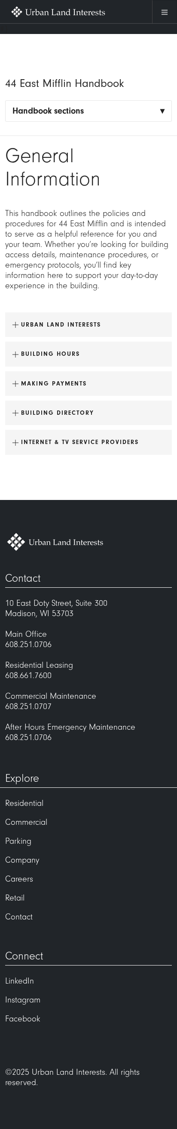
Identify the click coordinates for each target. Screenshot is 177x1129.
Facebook (22, 1019)
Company (22, 860)
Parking (18, 841)
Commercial (26, 822)
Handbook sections (48, 111)
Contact (19, 917)
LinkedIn (19, 981)
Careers (19, 879)
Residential (24, 803)
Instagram (22, 1000)
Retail (14, 898)
